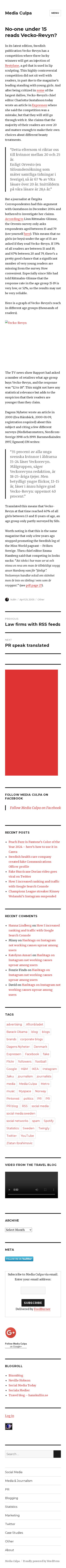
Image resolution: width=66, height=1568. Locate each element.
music (11, 1091)
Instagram (50, 1069)
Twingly (43, 1128)
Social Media (13, 1472)
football (40, 1061)
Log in (9, 1415)
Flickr (10, 1061)
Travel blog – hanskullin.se (28, 1395)
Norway (40, 1091)
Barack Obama (17, 1032)
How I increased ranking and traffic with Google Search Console (34, 930)
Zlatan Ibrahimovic (20, 1143)
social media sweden (21, 1113)
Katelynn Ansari (20, 955)
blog (34, 1032)
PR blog (12, 1106)
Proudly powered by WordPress (41, 1561)
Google (12, 1069)
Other (40, 599)
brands (11, 1039)
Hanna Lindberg (20, 925)
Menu (55, 12)
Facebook (32, 1054)
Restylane (12, 65)
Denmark (40, 1046)
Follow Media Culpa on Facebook (35, 808)
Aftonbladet (34, 1024)
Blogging (11, 1498)
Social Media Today (22, 1385)
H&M (24, 1069)
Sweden (28, 1128)
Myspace (25, 1091)
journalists (44, 1076)
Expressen (39, 105)
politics (28, 1098)
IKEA (35, 1069)
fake (46, 1054)
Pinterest (13, 1098)
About (9, 1550)
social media (40, 1106)
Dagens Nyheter (18, 1046)
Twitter (12, 1135)
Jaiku (10, 1076)
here (27, 234)
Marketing (12, 1515)
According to (14, 219)
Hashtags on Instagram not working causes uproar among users (33, 945)
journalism (25, 1076)
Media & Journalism (18, 1480)
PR (39, 1098)
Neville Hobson (19, 1380)
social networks (17, 1121)
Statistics (13, 1128)
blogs (46, 1032)
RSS (25, 1106)
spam (36, 1121)
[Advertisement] (32, 723)
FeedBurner (42, 1309)
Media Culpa (18, 13)
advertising (14, 1024)
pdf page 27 (34, 585)
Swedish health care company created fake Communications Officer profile (30, 861)
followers (24, 1061)
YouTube (27, 1135)
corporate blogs (31, 1039)
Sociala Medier (19, 1390)
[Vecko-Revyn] (33, 342)
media (11, 1083)
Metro (45, 1083)
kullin (13, 599)
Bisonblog (16, 1375)
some (40, 90)
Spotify (49, 1121)
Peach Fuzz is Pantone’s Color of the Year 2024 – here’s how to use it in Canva (34, 847)
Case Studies (14, 1532)
